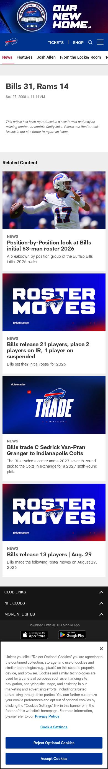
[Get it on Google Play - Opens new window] (72, 637)
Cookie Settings (54, 727)
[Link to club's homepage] (11, 39)
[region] (54, 705)
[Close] (101, 649)
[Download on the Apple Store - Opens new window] (34, 635)
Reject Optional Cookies (54, 743)
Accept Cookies (54, 758)
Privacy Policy (47, 716)
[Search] (90, 42)
